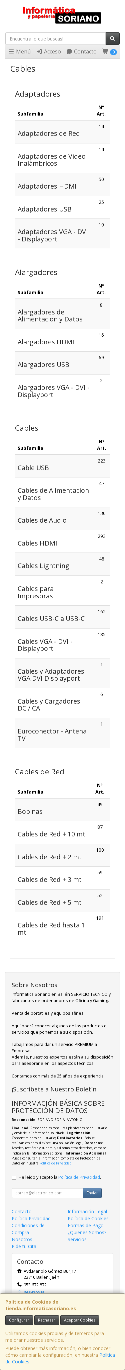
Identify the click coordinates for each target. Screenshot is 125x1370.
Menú (23, 51)
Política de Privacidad (55, 1163)
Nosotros (22, 1239)
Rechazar (46, 1320)
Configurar (19, 1320)
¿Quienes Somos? (87, 1232)
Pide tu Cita (24, 1246)
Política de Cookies (88, 1218)
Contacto (85, 51)
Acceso (52, 51)
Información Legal (87, 1211)
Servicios (77, 1239)
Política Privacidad (31, 1218)
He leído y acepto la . (60, 1177)
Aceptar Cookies (79, 1320)
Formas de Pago (86, 1225)
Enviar (92, 1193)
